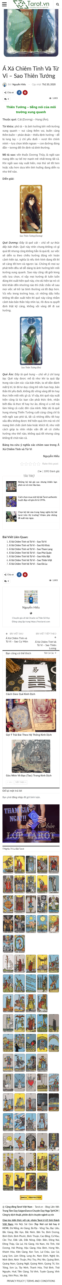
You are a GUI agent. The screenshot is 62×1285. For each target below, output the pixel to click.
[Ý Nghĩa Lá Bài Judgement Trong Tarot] (8, 944)
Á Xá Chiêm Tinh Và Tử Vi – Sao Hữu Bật (29, 556)
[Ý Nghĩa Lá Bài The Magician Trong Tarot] (19, 865)
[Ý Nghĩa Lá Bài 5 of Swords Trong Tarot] (54, 1083)
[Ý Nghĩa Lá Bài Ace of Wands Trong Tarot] (8, 964)
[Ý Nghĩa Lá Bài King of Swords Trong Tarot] (42, 1122)
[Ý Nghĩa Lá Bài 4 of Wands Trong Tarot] (42, 964)
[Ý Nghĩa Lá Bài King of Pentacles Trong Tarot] (42, 1182)
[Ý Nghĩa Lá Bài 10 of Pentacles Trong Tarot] (54, 1162)
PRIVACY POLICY (15, 1281)
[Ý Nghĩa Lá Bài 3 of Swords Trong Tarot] (31, 1083)
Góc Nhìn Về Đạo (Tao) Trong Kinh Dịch (29, 775)
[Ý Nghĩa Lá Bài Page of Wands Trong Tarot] (8, 1003)
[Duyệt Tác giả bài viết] (31, 596)
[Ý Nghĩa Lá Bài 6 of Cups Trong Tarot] (8, 1043)
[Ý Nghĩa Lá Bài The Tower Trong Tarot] (19, 924)
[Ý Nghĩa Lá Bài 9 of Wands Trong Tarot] (42, 983)
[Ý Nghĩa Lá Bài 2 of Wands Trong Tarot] (19, 964)
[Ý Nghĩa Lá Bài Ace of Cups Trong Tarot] (8, 1023)
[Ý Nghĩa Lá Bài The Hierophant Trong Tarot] (8, 884)
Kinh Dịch (7, 658)
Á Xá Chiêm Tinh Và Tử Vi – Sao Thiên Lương (45, 645)
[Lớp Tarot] (31, 824)
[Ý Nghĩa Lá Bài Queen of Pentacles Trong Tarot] (31, 1182)
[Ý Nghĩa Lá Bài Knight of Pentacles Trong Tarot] (19, 1182)
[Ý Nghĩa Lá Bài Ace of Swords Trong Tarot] (8, 1083)
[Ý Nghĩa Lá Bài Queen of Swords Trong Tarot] (31, 1122)
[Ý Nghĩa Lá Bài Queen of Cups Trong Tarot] (31, 1063)
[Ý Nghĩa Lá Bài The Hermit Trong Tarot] (54, 884)
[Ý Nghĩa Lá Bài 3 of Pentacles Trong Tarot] (31, 1142)
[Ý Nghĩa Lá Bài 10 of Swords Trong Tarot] (54, 1102)
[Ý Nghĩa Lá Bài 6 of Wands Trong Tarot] (8, 983)
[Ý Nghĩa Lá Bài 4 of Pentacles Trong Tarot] (42, 1142)
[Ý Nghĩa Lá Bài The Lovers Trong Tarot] (19, 884)
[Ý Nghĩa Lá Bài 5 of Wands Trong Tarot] (54, 964)
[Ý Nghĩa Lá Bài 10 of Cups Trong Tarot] (54, 1043)
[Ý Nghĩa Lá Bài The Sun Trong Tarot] (54, 924)
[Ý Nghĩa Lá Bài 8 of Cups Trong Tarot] (31, 1043)
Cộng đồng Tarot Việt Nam (18, 1207)
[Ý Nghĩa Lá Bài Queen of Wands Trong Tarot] (31, 1003)
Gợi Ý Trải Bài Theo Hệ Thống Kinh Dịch (29, 734)
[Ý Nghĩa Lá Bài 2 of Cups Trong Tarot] (19, 1023)
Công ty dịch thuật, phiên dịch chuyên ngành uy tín (28, 1215)
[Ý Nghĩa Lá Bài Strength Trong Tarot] (42, 884)
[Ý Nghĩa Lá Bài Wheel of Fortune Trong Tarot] (8, 904)
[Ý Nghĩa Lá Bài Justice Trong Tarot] (19, 904)
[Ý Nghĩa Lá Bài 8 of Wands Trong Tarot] (31, 983)
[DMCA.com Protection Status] (31, 1197)
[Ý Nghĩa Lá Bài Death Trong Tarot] (42, 904)
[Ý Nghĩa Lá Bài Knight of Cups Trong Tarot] (19, 1063)
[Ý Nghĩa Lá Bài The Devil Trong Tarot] (8, 924)
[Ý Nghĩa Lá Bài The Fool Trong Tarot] (8, 865)
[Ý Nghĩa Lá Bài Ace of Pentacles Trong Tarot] (8, 1142)
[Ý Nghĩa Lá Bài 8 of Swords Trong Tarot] (31, 1102)
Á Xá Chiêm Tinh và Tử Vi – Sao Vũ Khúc (29, 545)
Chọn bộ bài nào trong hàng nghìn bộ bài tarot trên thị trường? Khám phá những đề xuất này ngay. (37, 515)
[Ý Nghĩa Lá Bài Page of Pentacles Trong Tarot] (8, 1182)
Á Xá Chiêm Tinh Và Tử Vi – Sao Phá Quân (30, 553)
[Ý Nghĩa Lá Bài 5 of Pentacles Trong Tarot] (54, 1142)
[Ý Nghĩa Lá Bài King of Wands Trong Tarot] (42, 1003)
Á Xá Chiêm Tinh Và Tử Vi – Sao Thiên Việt (30, 560)
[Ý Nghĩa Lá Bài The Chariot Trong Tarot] (31, 884)
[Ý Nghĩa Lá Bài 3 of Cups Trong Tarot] (31, 1023)
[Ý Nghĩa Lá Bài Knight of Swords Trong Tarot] (19, 1122)
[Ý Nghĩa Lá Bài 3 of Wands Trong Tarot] (31, 964)
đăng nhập (17, 797)
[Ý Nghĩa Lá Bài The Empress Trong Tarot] (42, 865)
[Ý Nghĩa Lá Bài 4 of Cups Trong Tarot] (42, 1023)
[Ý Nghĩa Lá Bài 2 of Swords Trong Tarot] (19, 1083)
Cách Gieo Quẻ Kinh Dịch (20, 694)
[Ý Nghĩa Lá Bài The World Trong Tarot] (19, 944)
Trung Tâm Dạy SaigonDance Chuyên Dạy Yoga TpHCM (30, 1211)
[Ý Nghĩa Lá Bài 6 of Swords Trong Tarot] (8, 1102)
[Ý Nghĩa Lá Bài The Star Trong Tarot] (31, 924)
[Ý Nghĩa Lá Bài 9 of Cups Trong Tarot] (42, 1043)
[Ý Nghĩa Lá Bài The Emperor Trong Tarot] (54, 865)
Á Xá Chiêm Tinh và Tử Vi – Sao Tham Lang (30, 549)
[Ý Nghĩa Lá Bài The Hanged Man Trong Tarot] (31, 904)
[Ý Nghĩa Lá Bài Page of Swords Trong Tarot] (8, 1122)
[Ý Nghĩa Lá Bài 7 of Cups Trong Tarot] (19, 1043)
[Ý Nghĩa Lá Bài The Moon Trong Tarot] (42, 924)
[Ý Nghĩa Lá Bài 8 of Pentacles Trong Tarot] (31, 1162)
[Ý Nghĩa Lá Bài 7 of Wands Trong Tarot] (19, 983)
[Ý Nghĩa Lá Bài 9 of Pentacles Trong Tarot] (42, 1162)
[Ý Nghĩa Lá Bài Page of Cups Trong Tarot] (8, 1063)
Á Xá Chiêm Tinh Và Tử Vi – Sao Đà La (28, 564)
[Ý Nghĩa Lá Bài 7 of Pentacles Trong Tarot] (19, 1162)
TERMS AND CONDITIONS (40, 1281)
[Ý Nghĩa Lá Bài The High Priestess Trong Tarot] (31, 865)
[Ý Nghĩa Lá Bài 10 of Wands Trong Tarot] (54, 983)
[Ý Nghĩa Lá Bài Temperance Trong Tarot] (54, 904)
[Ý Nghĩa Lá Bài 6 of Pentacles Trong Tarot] (8, 1162)
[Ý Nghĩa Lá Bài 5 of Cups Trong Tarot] (54, 1023)
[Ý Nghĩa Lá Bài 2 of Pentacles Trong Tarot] (19, 1142)
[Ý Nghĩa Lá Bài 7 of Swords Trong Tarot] (19, 1102)
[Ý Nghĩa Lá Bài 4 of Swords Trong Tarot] (42, 1083)
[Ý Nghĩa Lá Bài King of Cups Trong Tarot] (42, 1063)
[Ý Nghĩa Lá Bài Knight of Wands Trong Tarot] (19, 1003)
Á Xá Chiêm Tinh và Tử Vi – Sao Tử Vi (28, 542)
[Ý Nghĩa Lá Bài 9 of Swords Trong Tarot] (42, 1102)
